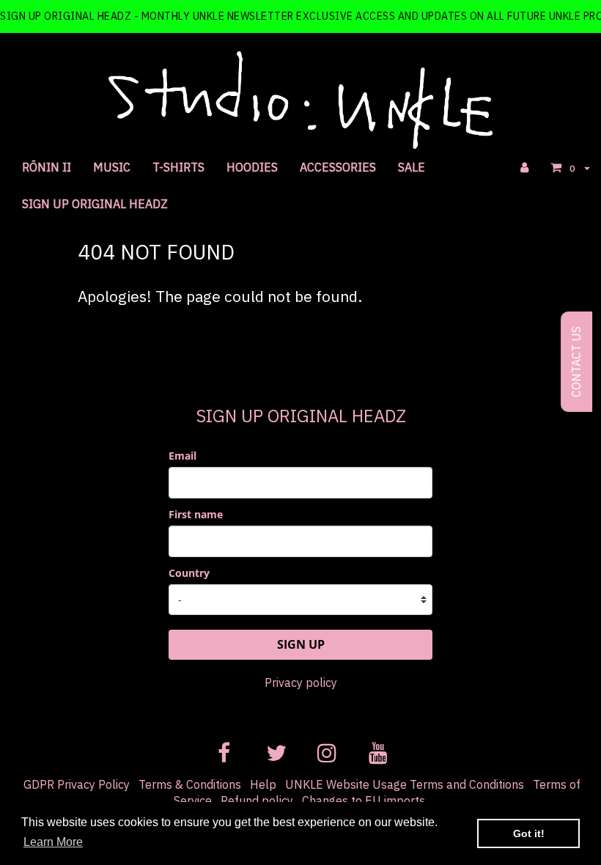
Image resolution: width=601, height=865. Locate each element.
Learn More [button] (53, 842)
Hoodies (252, 167)
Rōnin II (46, 167)
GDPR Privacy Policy (76, 784)
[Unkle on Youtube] (377, 750)
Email (182, 456)
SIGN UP (301, 644)
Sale (411, 167)
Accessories (338, 167)
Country (189, 573)
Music (111, 167)
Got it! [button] (529, 833)
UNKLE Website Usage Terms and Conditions (404, 784)
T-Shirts (178, 167)
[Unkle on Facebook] (223, 750)
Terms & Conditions (190, 784)
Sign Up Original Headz (95, 203)
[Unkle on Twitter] (275, 750)
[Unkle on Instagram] (326, 750)
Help (263, 784)
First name (196, 514)
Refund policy (257, 800)
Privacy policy (301, 682)
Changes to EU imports (363, 800)
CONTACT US (576, 361)
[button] (570, 167)
